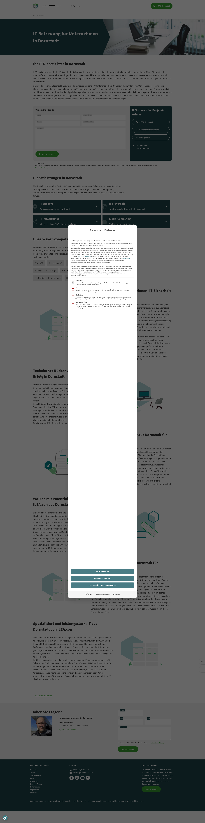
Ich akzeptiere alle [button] (102, 571)
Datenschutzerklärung (84, 256)
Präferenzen (88, 594)
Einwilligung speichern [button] (102, 578)
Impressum (116, 594)
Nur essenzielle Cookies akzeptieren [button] (102, 585)
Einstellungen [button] (126, 258)
